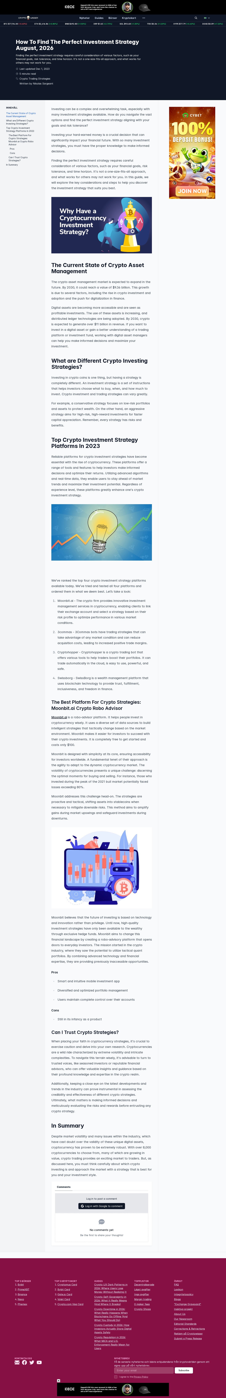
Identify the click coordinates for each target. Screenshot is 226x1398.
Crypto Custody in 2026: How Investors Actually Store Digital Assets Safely (112, 1329)
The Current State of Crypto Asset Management (21, 115)
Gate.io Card (64, 1294)
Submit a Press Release (188, 1338)
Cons (12, 153)
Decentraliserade (144, 1284)
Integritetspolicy (183, 1294)
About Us (179, 1314)
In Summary (12, 164)
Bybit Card (63, 1289)
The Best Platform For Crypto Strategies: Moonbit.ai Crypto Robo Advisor (21, 140)
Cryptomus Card (67, 1284)
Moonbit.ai (59, 717)
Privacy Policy (141, 1376)
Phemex (22, 1304)
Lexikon (178, 1289)
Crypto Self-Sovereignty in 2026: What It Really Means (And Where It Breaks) (110, 1300)
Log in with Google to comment (104, 1206)
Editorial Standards (185, 1323)
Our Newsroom (183, 1318)
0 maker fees (142, 1304)
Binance (22, 1294)
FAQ (176, 1284)
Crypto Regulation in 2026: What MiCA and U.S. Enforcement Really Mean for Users (112, 1343)
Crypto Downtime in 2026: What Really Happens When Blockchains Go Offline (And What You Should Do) (111, 1315)
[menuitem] (84, 18)
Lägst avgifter (142, 1289)
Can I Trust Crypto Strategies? (18, 159)
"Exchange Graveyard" (187, 1304)
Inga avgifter (141, 1294)
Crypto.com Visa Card (70, 1304)
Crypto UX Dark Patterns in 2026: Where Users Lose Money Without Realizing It (110, 1288)
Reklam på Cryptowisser (188, 1333)
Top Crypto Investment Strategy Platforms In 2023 (20, 129)
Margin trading (142, 1299)
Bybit (21, 1284)
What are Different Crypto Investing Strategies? (20, 122)
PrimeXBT (23, 1289)
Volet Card (63, 1299)
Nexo (21, 1299)
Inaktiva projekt (183, 1309)
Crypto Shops (142, 1309)
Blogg (177, 1299)
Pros (12, 148)
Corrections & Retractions (189, 1328)
